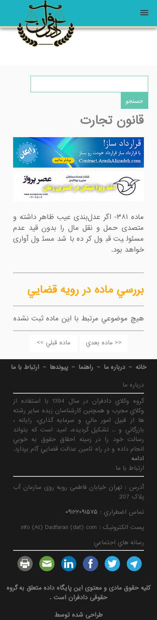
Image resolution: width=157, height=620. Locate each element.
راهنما (85, 367)
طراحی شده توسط (79, 615)
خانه (141, 367)
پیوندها (59, 367)
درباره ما (114, 367)
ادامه (137, 458)
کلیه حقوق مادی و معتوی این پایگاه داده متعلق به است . (79, 592)
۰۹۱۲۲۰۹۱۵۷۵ (81, 512)
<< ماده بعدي (104, 342)
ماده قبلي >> (53, 342)
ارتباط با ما (25, 367)
